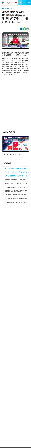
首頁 (3, 8)
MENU (28, 2)
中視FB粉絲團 (20, 2)
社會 (11, 8)
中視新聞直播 (16, 2)
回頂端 (27, 401)
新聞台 (7, 8)
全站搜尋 (24, 2)
